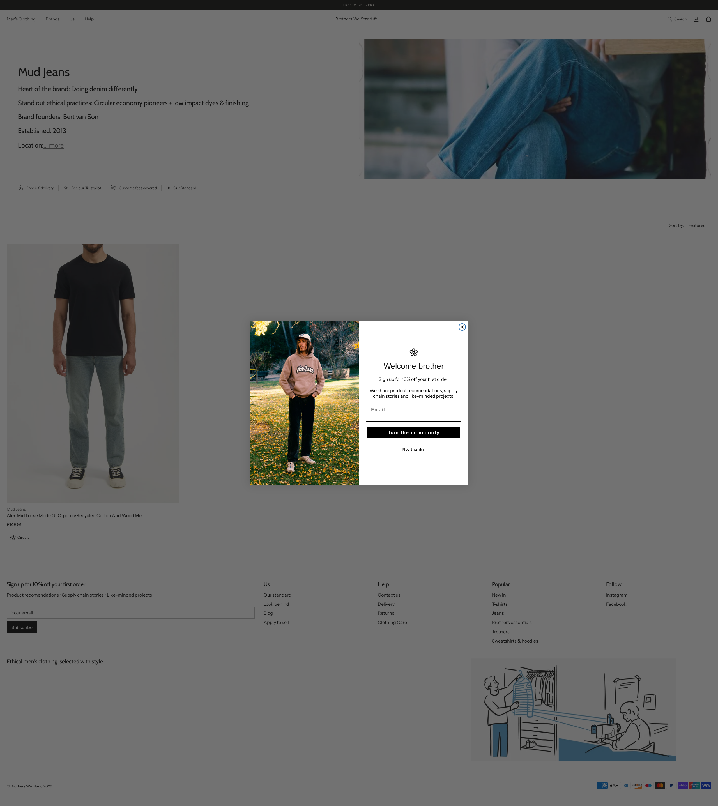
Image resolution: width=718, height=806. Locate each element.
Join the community (414, 432)
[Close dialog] (462, 327)
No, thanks (413, 450)
